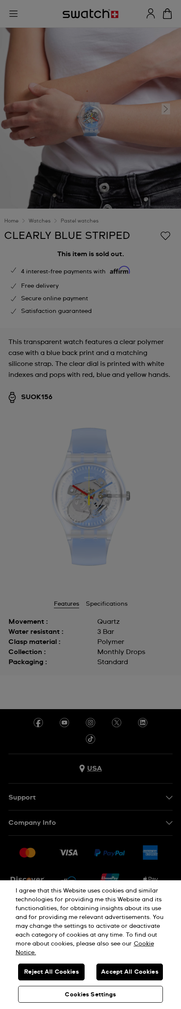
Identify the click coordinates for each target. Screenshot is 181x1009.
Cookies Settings (90, 995)
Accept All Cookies (129, 972)
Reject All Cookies (51, 972)
